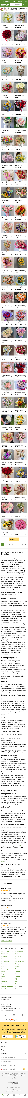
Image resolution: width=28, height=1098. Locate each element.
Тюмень (17, 974)
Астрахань (4, 956)
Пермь (17, 959)
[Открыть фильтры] (25, 4)
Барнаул (3, 959)
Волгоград (4, 964)
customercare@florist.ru (7, 1010)
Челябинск (18, 981)
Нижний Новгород (6, 989)
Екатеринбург (5, 969)
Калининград (5, 979)
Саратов (17, 966)
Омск (16, 954)
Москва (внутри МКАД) (7, 951)
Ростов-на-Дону (19, 961)
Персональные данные (8, 1057)
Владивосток (5, 961)
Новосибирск (19, 951)
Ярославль (18, 984)
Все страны (18, 989)
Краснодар (4, 981)
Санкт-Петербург (6, 954)
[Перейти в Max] (22, 1014)
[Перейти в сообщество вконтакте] (5, 1014)
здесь (2, 861)
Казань (3, 976)
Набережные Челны (7, 986)
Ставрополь (18, 969)
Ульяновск (18, 976)
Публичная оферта (6, 1061)
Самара (17, 964)
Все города (18, 986)
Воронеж (3, 966)
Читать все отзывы (6, 940)
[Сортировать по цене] (23, 4)
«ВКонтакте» (22, 846)
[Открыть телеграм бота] (14, 1014)
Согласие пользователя (8, 1065)
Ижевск (3, 971)
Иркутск (3, 974)
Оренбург (18, 956)
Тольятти (17, 971)
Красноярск (4, 984)
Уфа (16, 979)
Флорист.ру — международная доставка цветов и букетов (14, 1089)
